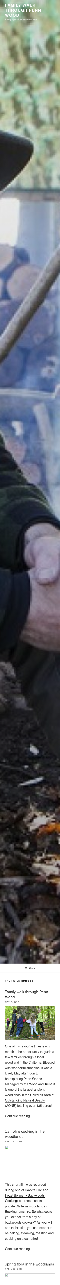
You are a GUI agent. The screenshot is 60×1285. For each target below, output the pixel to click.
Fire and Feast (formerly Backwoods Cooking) (26, 1195)
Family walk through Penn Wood (26, 994)
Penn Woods (33, 1078)
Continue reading (17, 1116)
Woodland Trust (40, 1084)
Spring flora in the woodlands (29, 1263)
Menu (32, 968)
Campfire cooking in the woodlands (25, 1133)
